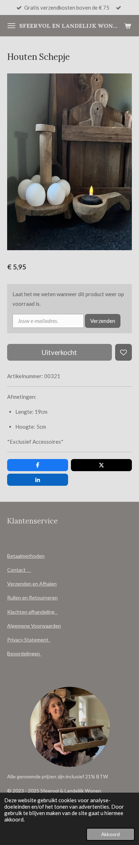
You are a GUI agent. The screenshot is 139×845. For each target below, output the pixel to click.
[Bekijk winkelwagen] (127, 26)
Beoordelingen (24, 653)
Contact (19, 570)
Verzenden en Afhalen (32, 584)
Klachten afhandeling (32, 612)
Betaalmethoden (26, 556)
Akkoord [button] (110, 834)
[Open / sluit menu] (11, 26)
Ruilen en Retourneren (32, 597)
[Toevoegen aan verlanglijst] (123, 352)
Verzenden (102, 321)
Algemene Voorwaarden (34, 626)
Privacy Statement (29, 640)
